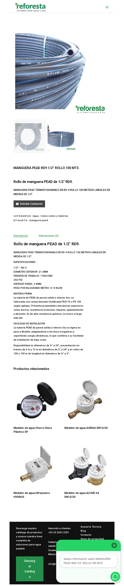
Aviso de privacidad (92, 538)
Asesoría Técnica (91, 526)
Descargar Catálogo (29, 568)
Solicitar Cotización (31, 203)
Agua (36, 215)
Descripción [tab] (21, 235)
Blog (83, 530)
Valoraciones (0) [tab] (48, 235)
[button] (114, 545)
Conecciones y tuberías (54, 215)
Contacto (86, 534)
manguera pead (38, 220)
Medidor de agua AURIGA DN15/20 (86, 427)
